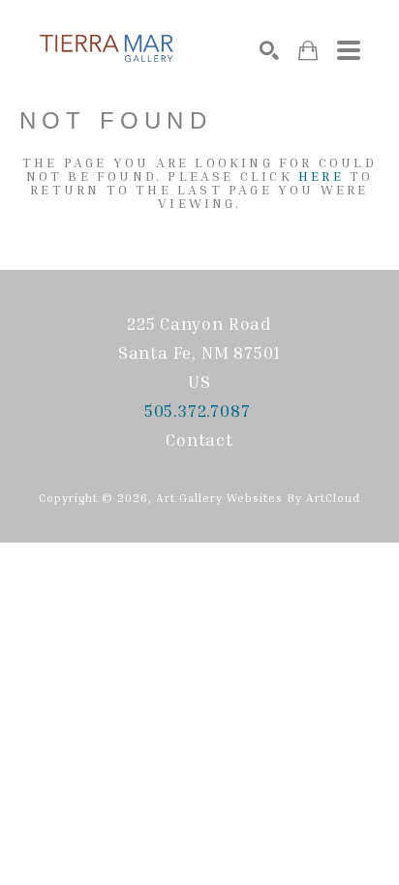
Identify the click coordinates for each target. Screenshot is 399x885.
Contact (199, 439)
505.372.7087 (199, 410)
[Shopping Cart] (308, 51)
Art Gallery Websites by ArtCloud (258, 497)
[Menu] (348, 50)
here (321, 175)
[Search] (269, 50)
